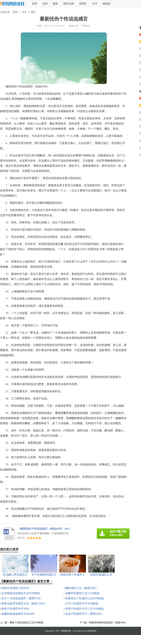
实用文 (83, 3)
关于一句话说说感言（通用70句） (22, 598)
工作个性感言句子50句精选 (81, 603)
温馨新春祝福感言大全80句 (17, 613)
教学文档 (68, 3)
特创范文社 (66, 631)
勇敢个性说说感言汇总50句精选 (26, 622)
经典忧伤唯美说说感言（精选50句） (108, 622)
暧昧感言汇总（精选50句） (81, 588)
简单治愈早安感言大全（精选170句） (24, 603)
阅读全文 (74, 26)
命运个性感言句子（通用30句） (84, 613)
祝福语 (106, 3)
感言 (33, 12)
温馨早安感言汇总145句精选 (82, 593)
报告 (55, 3)
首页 (34, 3)
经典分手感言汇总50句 (15, 588)
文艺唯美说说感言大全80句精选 (20, 593)
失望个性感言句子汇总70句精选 (84, 608)
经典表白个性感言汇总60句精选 (84, 598)
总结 (45, 3)
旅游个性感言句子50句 (15, 608)
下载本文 (86, 26)
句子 (94, 3)
